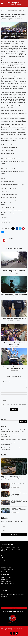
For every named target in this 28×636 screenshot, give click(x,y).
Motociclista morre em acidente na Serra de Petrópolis (13, 439)
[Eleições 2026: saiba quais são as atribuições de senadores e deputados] (14, 466)
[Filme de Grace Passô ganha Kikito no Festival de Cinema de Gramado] (14, 284)
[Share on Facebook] (17, 228)
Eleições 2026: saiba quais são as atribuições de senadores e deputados (12, 477)
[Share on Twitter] (20, 228)
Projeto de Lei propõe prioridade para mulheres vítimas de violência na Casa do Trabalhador (19, 493)
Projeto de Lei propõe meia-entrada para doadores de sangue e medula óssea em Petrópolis (18, 485)
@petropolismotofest (11, 140)
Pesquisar (3, 419)
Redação (10, 238)
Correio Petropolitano (7, 544)
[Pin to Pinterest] (23, 228)
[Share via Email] (2, 232)
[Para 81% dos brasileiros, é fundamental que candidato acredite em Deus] (5, 510)
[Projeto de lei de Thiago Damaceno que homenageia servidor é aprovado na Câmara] (5, 502)
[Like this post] (13, 228)
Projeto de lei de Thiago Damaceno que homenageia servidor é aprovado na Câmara (19, 501)
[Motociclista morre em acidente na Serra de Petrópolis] (14, 260)
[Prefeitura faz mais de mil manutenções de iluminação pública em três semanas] (14, 356)
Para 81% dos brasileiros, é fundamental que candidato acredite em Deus (18, 509)
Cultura (8, 8)
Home (2, 8)
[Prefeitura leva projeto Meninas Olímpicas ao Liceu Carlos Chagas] (14, 332)
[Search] (24, 3)
